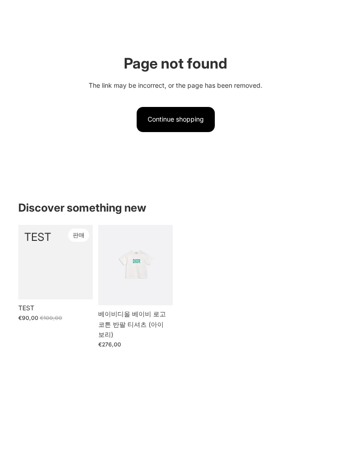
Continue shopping (176, 119)
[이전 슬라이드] (105, 265)
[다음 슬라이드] (166, 265)
